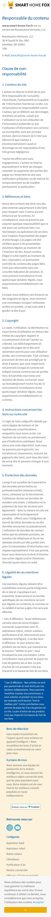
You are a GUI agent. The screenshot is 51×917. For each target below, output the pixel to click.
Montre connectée (17, 870)
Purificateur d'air (16, 864)
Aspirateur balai (15, 843)
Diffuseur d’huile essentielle (22, 875)
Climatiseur (12, 859)
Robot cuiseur (14, 854)
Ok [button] (25, 910)
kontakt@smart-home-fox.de (28, 55)
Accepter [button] (38, 902)
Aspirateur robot (15, 848)
